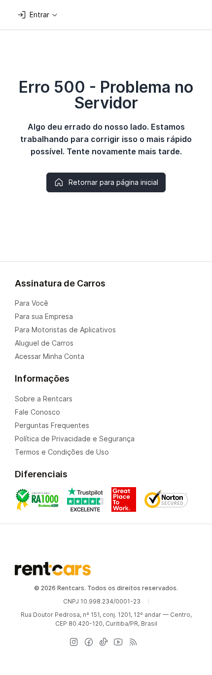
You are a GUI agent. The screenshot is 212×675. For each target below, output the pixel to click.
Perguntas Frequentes (52, 425)
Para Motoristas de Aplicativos (65, 329)
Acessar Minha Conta (49, 356)
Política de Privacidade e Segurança (75, 438)
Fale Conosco (37, 412)
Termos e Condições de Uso (62, 452)
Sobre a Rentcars (43, 398)
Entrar (39, 14)
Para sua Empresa (44, 316)
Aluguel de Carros (44, 343)
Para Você (31, 303)
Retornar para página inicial (113, 182)
